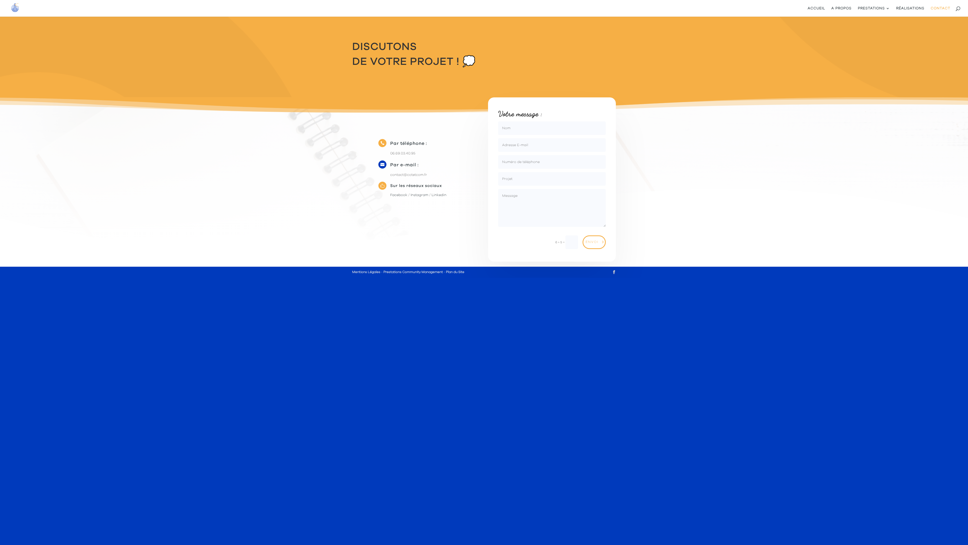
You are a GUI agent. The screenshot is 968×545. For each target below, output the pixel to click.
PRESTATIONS (871, 8)
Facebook (398, 195)
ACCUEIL (816, 8)
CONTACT (940, 8)
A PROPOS (841, 8)
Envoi (592, 242)
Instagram (419, 195)
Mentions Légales (366, 272)
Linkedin (438, 195)
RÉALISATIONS (910, 8)
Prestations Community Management (413, 272)
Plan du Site (455, 272)
